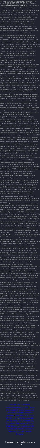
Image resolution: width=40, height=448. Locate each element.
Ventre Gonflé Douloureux (20, 404)
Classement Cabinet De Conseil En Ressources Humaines (20, 412)
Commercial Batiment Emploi (17, 407)
